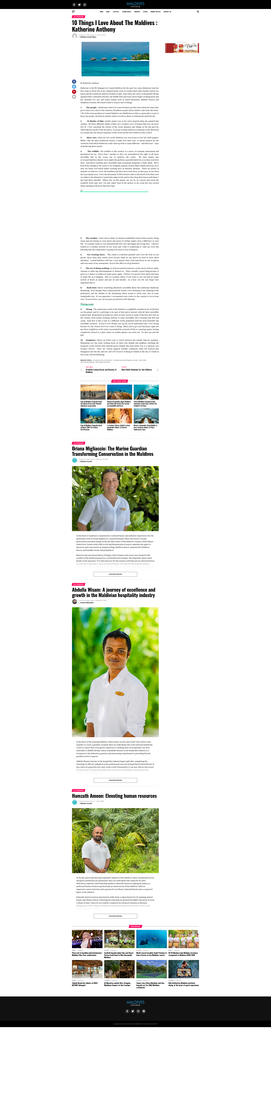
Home (101, 11)
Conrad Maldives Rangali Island (126, 360)
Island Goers (126, 11)
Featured (143, 360)
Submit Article (156, 11)
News (107, 11)
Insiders (137, 11)
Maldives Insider (86, 461)
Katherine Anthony (103, 362)
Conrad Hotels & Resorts (103, 360)
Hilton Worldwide (87, 362)
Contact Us (167, 11)
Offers (145, 11)
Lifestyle (116, 11)
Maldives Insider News (88, 37)
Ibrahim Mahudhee (87, 603)
